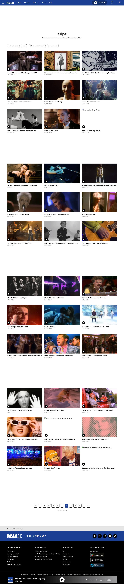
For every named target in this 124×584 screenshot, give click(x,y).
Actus (44, 3)
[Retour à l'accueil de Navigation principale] (10, 3)
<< (36, 506)
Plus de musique (109, 579)
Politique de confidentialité (73, 574)
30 (63, 510)
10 (57, 510)
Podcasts (36, 3)
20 (60, 510)
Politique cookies (58, 574)
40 (66, 510)
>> (88, 506)
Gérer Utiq (86, 574)
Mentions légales (41, 574)
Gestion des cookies (97, 574)
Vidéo (51, 3)
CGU (50, 574)
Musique (27, 3)
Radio (19, 3)
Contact (32, 574)
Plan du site (24, 574)
